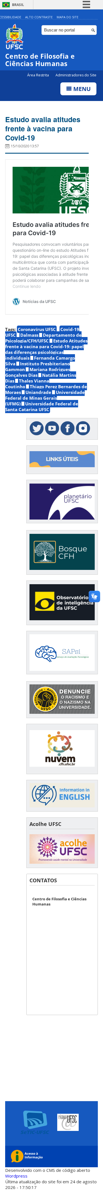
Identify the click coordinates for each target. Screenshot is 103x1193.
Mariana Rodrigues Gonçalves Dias (37, 372)
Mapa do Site (67, 17)
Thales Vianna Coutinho (27, 383)
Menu (81, 89)
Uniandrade (38, 392)
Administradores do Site (76, 75)
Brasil (18, 4)
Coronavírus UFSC (37, 329)
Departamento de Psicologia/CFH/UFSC (43, 338)
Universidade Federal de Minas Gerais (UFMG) (45, 398)
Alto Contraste (39, 17)
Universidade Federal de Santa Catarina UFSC (41, 406)
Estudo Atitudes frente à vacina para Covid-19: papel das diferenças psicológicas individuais (46, 349)
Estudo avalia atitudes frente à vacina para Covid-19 (42, 128)
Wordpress (16, 1176)
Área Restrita (38, 75)
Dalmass (29, 335)
